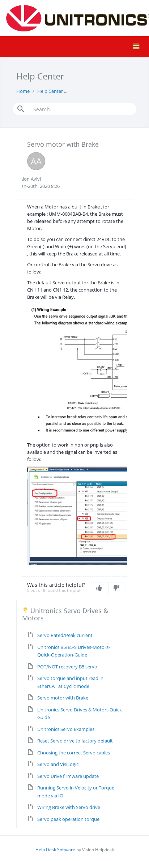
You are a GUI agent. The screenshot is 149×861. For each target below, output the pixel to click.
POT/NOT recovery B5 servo (67, 666)
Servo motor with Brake (62, 697)
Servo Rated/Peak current (65, 635)
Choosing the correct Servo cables (73, 752)
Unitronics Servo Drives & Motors (106, 91)
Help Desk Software (55, 850)
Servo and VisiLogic (57, 764)
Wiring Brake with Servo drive (68, 807)
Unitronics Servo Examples (65, 729)
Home (23, 91)
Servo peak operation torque (68, 819)
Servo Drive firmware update (68, 776)
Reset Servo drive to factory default (75, 740)
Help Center (50, 91)
